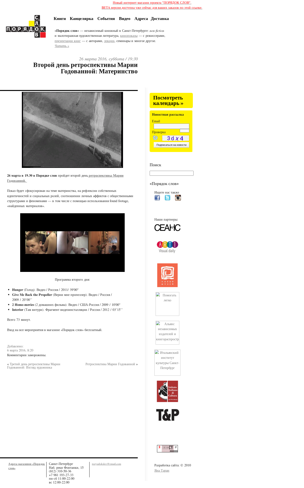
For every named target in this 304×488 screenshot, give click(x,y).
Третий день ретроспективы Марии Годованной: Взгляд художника (33, 366)
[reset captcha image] (155, 138)
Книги (60, 18)
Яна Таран (161, 470)
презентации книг (68, 40)
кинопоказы (129, 35)
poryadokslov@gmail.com (106, 463)
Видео (124, 18)
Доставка (160, 18)
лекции (109, 40)
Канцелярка (81, 18)
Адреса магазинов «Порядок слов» (26, 466)
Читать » (62, 45)
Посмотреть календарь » (168, 100)
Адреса (141, 18)
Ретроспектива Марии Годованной (110, 364)
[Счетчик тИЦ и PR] (169, 451)
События (106, 18)
